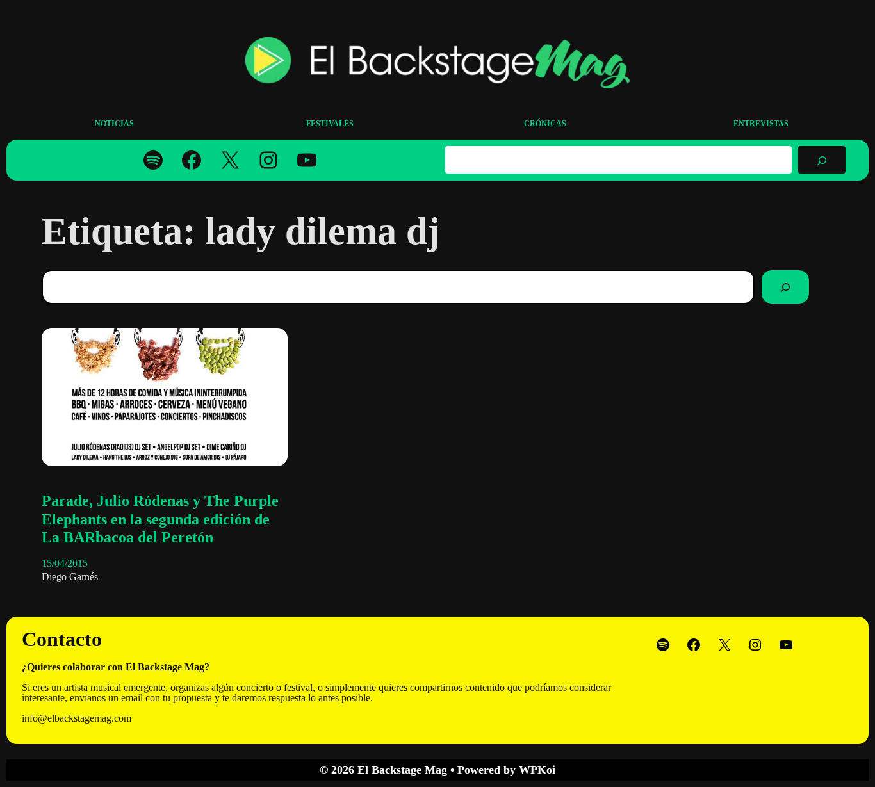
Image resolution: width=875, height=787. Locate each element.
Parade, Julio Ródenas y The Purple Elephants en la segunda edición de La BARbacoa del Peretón (160, 519)
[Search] (785, 287)
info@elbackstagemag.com (76, 718)
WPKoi (537, 769)
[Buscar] (822, 159)
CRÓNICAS (545, 123)
